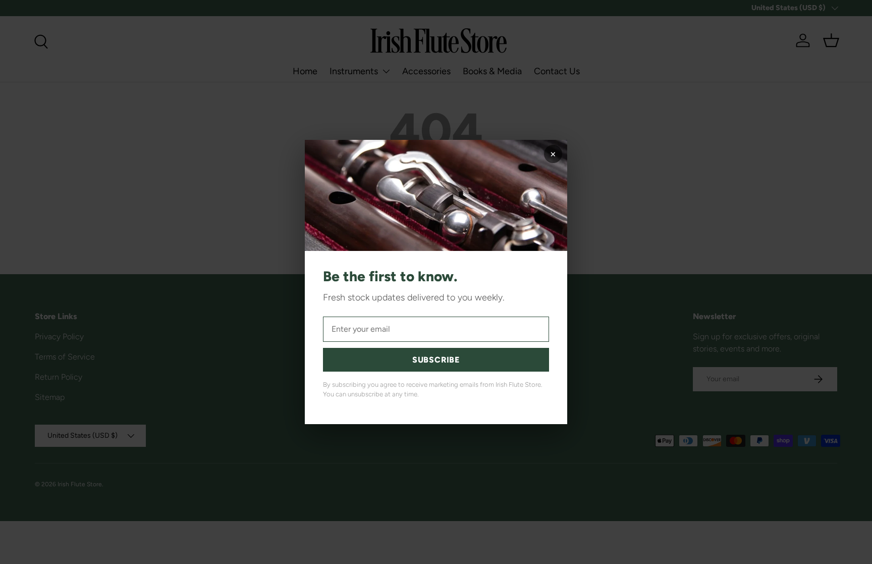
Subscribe (436, 360)
